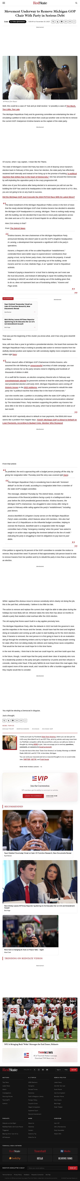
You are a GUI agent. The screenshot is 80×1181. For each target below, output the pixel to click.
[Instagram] (38, 1069)
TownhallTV (6, 1100)
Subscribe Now (51, 796)
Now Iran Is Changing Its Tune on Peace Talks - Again (24, 950)
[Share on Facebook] (61, 21)
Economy (31, 1093)
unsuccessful (36, 365)
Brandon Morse (59, 1096)
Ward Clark (7, 952)
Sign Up (73, 1168)
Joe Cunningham (59, 1093)
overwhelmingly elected (15, 381)
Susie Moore (58, 1089)
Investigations (6, 1093)
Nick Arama (57, 1100)
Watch (4, 1089)
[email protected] (45, 747)
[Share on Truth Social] (57, 21)
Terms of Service (7, 1174)
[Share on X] (53, 21)
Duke (6, 22)
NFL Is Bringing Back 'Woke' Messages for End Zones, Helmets (31, 1044)
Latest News (6, 1086)
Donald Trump (33, 1089)
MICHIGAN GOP (47, 729)
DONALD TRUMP (8, 729)
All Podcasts (6, 1137)
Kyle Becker (8, 856)
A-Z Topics (32, 1077)
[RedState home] (9, 1069)
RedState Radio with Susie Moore (12, 1126)
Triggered (5, 1130)
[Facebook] (43, 1069)
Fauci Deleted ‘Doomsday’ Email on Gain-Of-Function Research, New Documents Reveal (37, 853)
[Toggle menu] (4, 3)
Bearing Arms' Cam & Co (10, 1134)
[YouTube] (47, 1069)
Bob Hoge (7, 910)
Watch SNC (57, 1134)
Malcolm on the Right (9, 1123)
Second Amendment (34, 1114)
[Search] (76, 3)
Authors (4, 1103)
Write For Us (32, 1137)
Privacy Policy (18, 1174)
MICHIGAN (35, 729)
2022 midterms (30, 387)
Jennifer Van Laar (59, 1086)
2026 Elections (32, 1082)
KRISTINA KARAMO (23, 729)
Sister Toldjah (58, 1107)
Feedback (26, 1174)
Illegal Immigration (34, 1107)
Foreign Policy (32, 1100)
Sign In (59, 1069)
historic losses (11, 387)
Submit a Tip (32, 1134)
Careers (30, 1130)
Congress (31, 1086)
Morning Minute (7, 1096)
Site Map (48, 1174)
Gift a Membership (60, 1126)
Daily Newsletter (59, 1130)
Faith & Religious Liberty (35, 1096)
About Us (31, 1123)
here (15, 354)
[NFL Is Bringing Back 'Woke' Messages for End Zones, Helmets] (40, 1020)
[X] (34, 1069)
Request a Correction (37, 1174)
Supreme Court (33, 1110)
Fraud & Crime (33, 1103)
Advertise (31, 1126)
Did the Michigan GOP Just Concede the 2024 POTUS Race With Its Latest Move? (38, 197)
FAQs (66, 1069)
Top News (5, 1082)
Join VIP (73, 1069)
